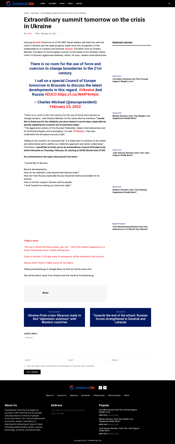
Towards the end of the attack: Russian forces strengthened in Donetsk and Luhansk (120, 319)
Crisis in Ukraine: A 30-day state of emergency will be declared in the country (64, 256)
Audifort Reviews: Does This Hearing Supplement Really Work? (129, 191)
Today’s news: (31, 240)
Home (26, 13)
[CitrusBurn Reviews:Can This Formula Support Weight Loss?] (131, 61)
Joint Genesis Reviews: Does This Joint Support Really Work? (130, 154)
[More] (48, 280)
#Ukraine (86, 90)
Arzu (29, 33)
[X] (31, 280)
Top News (35, 13)
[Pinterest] (37, 280)
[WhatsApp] (42, 280)
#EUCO (51, 94)
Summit (36, 42)
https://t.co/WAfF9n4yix (78, 94)
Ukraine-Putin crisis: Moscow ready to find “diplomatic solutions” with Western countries (54, 319)
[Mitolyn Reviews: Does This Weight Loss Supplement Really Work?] (131, 98)
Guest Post (116, 76)
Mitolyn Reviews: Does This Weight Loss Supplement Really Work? (131, 117)
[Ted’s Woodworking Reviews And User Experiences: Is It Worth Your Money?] (131, 208)
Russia (69, 49)
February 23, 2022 (65, 106)
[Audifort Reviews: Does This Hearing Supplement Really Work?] (131, 171)
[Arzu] (33, 293)
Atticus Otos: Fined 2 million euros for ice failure (48, 263)
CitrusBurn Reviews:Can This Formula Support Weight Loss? (130, 80)
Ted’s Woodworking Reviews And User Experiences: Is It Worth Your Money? (130, 227)
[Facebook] (26, 280)
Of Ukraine (78, 131)
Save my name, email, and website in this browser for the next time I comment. (61, 366)
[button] (169, 3)
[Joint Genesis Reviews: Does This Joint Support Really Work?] (131, 135)
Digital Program (118, 224)
